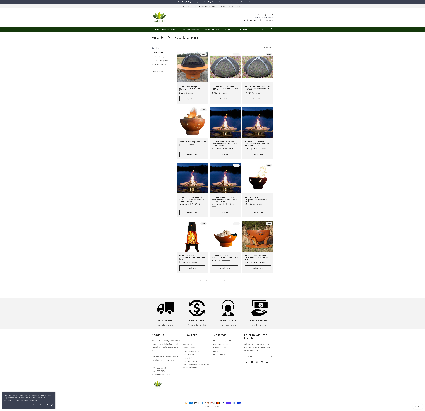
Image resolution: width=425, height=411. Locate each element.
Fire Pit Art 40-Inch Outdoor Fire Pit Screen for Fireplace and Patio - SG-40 (225, 88)
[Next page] (224, 280)
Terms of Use (188, 358)
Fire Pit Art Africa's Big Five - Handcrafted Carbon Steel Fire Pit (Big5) (258, 257)
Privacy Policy (39, 405)
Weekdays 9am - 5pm (263, 17)
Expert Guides (241, 29)
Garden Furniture (212, 29)
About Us (186, 341)
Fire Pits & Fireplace (191, 29)
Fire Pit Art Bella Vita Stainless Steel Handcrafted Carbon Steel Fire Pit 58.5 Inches (257, 144)
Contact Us (187, 344)
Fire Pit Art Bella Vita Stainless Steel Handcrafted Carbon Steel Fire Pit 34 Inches (224, 199)
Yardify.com (215, 406)
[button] (262, 29)
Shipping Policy (189, 348)
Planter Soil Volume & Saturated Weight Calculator (196, 366)
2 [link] (212, 281)
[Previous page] (200, 280)
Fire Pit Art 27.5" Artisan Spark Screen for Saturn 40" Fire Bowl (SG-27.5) (191, 88)
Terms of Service (190, 361)
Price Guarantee (189, 354)
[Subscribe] (270, 356)
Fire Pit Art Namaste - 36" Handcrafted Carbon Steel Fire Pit (225, 256)
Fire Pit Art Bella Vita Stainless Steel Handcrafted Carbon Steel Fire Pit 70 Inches (224, 144)
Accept (50, 405)
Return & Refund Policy (192, 351)
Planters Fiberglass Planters (165, 29)
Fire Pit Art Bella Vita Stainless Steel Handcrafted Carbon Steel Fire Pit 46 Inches (191, 199)
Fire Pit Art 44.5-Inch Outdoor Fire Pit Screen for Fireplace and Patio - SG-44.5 (258, 88)
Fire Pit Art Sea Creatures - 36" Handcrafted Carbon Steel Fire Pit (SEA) (258, 199)
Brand (227, 29)
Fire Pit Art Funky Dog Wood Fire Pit (192, 142)
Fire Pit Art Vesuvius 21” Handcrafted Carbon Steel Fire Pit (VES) (192, 257)
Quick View (192, 99)
